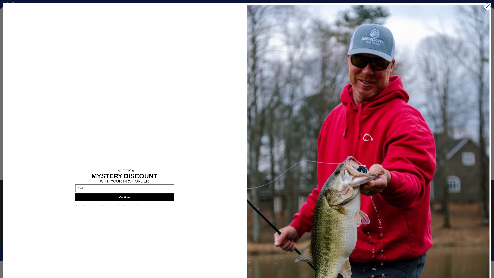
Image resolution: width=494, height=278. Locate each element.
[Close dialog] (487, 7)
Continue (124, 197)
